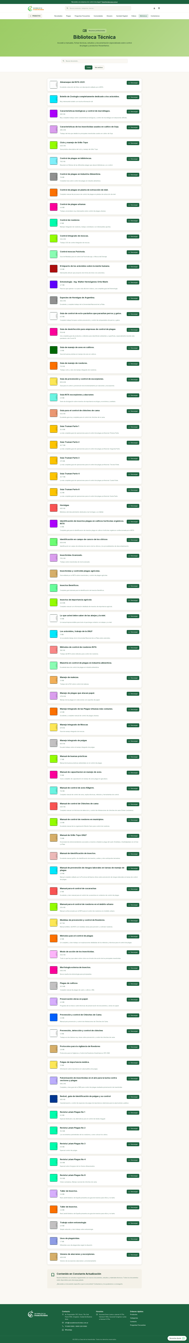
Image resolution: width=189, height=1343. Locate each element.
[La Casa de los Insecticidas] (36, 8)
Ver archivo (99, 67)
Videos (133, 16)
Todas (88, 67)
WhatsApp (68, 1330)
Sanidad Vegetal (122, 16)
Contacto (133, 1321)
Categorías (134, 1318)
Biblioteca (143, 16)
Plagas (68, 16)
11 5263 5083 (69, 1326)
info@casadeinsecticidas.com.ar (76, 1323)
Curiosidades (98, 16)
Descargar (133, 83)
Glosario (109, 16)
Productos (133, 1314)
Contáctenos (155, 16)
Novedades (58, 16)
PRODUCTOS (36, 16)
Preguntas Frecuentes (82, 16)
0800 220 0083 (81, 1326)
